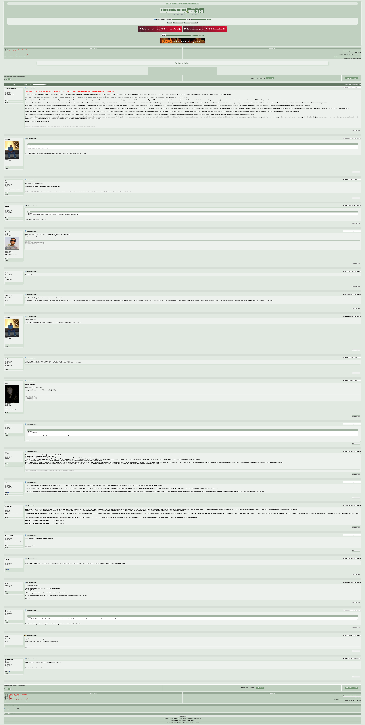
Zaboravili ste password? (178, 22)
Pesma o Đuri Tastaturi (14, 50)
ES (193, 720)
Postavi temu (349, 78)
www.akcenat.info (11, 96)
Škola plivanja (186, 722)
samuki (16, 708)
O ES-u (182, 3)
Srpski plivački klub (178, 722)
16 (351, 58)
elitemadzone (179, 14)
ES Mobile (194, 14)
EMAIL (185, 14)
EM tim (199, 718)
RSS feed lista (182, 720)
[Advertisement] (182, 71)
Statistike (196, 3)
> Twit (272, 78)
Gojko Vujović (183, 718)
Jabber (6, 407)
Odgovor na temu (356, 130)
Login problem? (195, 22)
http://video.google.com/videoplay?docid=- (34, 242)
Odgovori (355, 78)
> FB (268, 78)
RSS (189, 14)
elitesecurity (171, 14)
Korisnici (191, 3)
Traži (46, 84)
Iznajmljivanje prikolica (194, 722)
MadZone (15, 76)
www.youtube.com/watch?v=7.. (14, 541)
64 (354, 58)
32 (353, 58)
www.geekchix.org (11, 409)
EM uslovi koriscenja (169, 718)
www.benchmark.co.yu (12, 513)
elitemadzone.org (8, 76)
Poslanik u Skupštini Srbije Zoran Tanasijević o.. (19, 55)
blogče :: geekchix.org (30, 396)
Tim (187, 3)
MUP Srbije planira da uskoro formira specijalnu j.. (20, 54)
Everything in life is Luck (40, 126)
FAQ (173, 3)
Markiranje (348, 84)
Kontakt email (182, 716)
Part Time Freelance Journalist (88, 126)
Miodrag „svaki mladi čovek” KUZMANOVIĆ (37, 121)
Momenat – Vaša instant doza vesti (73, 126)
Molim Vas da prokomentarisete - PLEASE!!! (18, 57)
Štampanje (354, 84)
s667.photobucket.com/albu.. (13, 189)
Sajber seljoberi (21, 76)
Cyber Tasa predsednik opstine (16, 51)
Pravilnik (178, 3)
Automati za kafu (169, 722)
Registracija (169, 22)
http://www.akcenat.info (59, 126)
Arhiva (188, 720)
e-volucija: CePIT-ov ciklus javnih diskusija (18, 49)
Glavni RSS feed (174, 720)
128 (357, 58)
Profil (6, 102)
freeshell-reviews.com (12, 254)
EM (192, 720)
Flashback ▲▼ (187, 22)
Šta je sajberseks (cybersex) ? (15, 52)
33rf (19, 708)
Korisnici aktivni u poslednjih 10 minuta (14, 705)
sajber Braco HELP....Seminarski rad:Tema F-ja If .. (20, 56)
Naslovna (168, 3)
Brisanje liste (358, 52)
